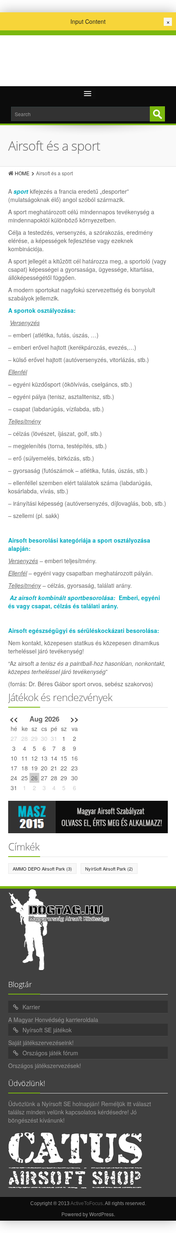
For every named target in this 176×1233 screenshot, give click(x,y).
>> (74, 719)
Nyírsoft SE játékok (47, 1030)
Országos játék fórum (50, 1053)
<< (14, 719)
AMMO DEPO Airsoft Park (42, 868)
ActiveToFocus (86, 1203)
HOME (22, 173)
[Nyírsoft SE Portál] (88, 58)
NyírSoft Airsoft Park (109, 868)
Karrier (31, 1007)
